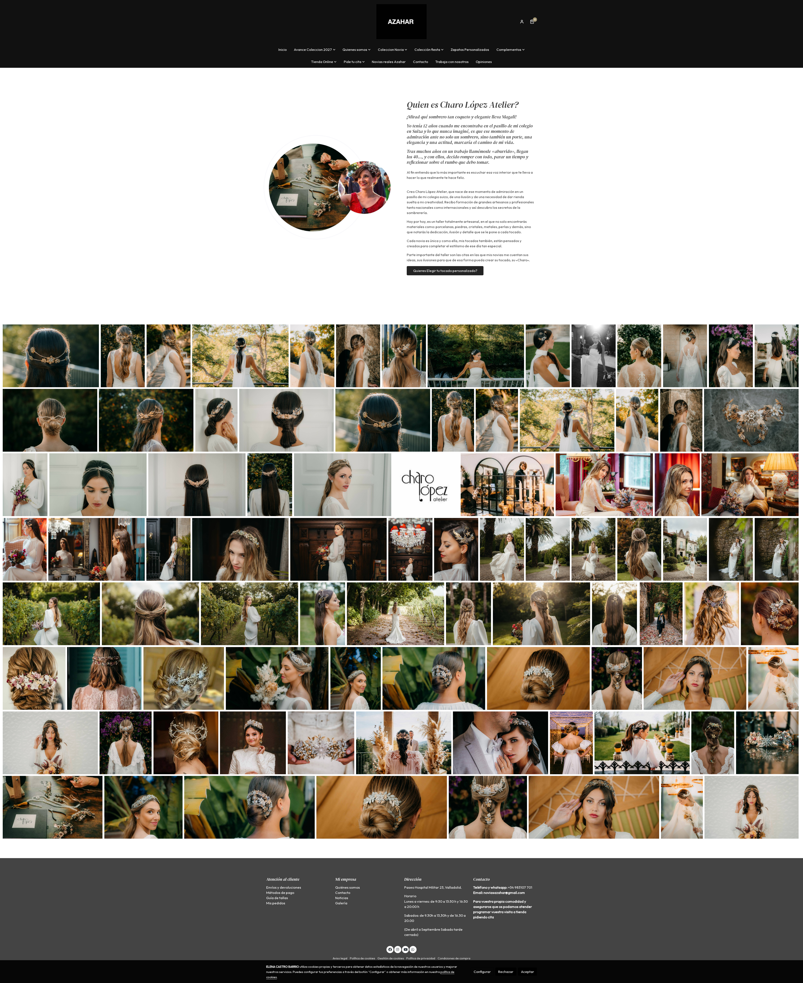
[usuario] (522, 21)
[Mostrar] (51, 355)
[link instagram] (397, 949)
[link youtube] (405, 949)
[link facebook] (390, 949)
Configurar (482, 971)
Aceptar (527, 971)
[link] (401, 21)
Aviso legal (340, 958)
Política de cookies (362, 958)
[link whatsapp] (413, 949)
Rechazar (505, 971)
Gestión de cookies (390, 958)
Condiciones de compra (454, 958)
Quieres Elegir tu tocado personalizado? (445, 271)
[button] (314, 49)
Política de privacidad (420, 958)
